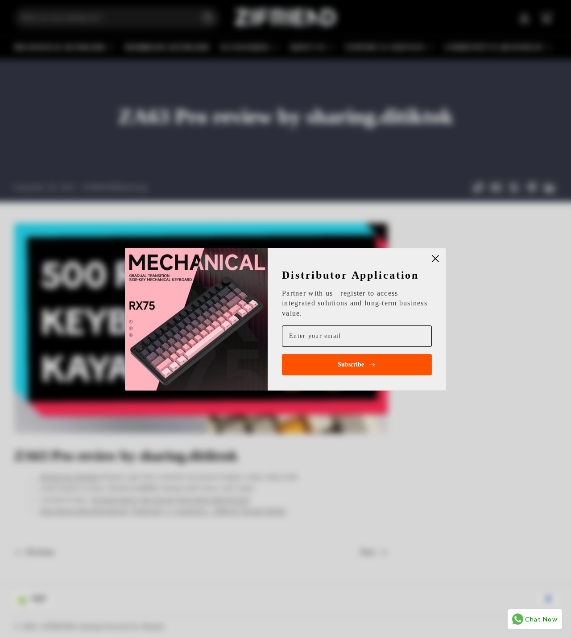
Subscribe (351, 364)
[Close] (435, 258)
